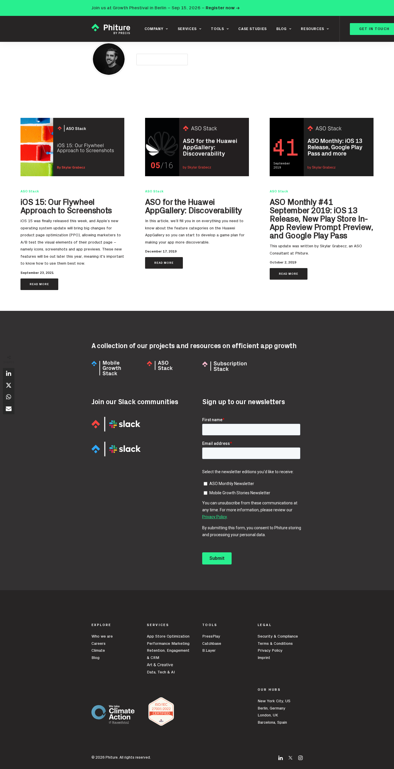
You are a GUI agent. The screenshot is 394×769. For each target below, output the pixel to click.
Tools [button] (217, 29)
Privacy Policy (270, 651)
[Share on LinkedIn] (8, 374)
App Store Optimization (168, 636)
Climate (98, 651)
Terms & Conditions (275, 644)
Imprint (264, 658)
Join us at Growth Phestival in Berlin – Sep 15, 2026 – (165, 7)
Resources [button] (312, 29)
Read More (39, 284)
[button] (72, 147)
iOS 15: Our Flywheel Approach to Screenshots (66, 206)
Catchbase (211, 644)
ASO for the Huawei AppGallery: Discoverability (193, 206)
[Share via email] (8, 408)
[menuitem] (156, 29)
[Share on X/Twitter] (8, 385)
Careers (98, 644)
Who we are (102, 636)
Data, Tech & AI (161, 672)
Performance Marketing (168, 644)
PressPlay (211, 636)
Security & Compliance (278, 636)
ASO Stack (29, 191)
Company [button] (154, 29)
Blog (95, 658)
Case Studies (252, 29)
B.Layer (209, 651)
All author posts (162, 59)
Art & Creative (160, 664)
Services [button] (187, 29)
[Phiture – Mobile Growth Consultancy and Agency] (110, 29)
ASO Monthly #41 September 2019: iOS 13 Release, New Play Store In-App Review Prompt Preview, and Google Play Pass (321, 219)
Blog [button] (281, 29)
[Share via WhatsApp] (8, 397)
